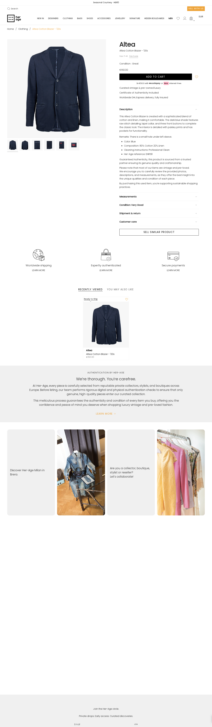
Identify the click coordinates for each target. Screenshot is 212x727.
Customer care (128, 221)
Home (10, 29)
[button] (53, 18)
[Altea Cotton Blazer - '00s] (106, 324)
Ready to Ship (91, 299)
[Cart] (191, 18)
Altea (127, 44)
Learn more (38, 270)
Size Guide (133, 56)
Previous (7, 89)
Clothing (23, 29)
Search (12, 8)
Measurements (128, 196)
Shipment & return (129, 213)
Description (126, 109)
